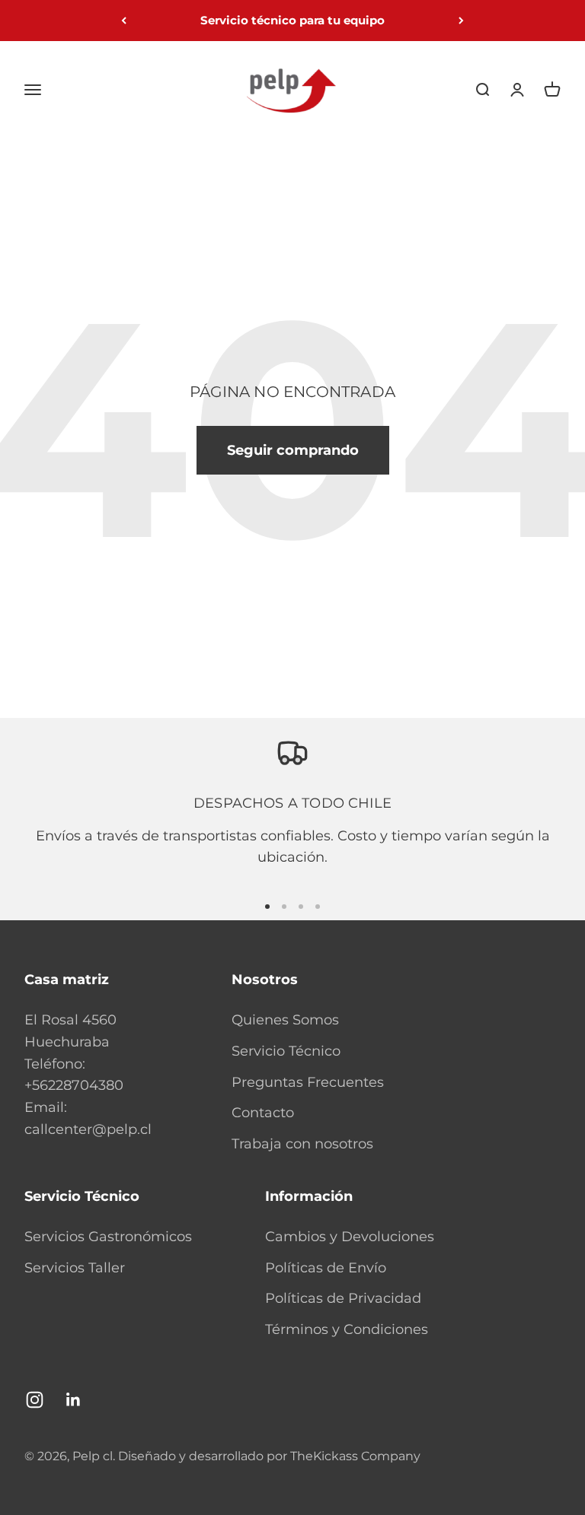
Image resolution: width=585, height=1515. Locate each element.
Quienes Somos (285, 1020)
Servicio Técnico (286, 1051)
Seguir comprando (293, 450)
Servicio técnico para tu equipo (292, 20)
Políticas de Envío (325, 1267)
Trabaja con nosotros (302, 1143)
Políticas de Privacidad (343, 1298)
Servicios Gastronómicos (108, 1236)
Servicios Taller (74, 1267)
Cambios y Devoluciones (349, 1236)
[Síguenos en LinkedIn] (73, 1400)
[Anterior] (123, 20)
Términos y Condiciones (346, 1329)
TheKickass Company (355, 1456)
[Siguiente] (461, 20)
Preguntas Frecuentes (308, 1082)
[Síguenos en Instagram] (34, 1400)
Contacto (263, 1112)
